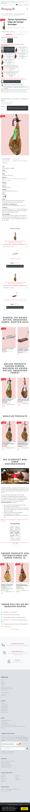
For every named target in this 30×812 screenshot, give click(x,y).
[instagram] (5, 695)
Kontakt (17, 660)
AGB (21, 805)
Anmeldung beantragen (6, 790)
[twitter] (1, 695)
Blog (2, 681)
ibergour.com (4, 779)
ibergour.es (17, 775)
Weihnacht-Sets (4, 712)
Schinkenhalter (4, 706)
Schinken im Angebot (5, 764)
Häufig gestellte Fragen (6, 720)
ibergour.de (3, 781)
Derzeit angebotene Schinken (7, 753)
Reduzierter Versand (17, 643)
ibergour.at (3, 775)
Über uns (3, 680)
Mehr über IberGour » (15, 629)
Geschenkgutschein (5, 762)
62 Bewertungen (19, 34)
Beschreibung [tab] (6, 159)
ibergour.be (3, 776)
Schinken (3, 703)
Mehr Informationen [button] (10, 810)
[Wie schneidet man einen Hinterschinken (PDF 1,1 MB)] (15, 526)
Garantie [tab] (4, 162)
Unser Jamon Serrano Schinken (8, 761)
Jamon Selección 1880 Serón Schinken (22, 585)
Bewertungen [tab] (6, 161)
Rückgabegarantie (7, 626)
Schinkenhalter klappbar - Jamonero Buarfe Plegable (15, 300)
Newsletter (3, 683)
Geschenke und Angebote (6, 765)
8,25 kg (10, 40)
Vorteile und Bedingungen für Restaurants (10, 789)
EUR (26, 4)
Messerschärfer (4, 709)
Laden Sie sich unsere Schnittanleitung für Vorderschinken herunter (15, 542)
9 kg (4, 40)
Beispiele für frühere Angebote (7, 751)
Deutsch (20, 4)
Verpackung (22, 205)
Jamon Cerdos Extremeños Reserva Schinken (8, 444)
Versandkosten (4, 722)
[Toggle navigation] (27, 9)
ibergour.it (17, 779)
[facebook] (3, 695)
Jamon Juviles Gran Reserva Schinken (7, 585)
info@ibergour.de (5, 692)
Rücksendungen (4, 723)
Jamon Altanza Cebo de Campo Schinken (23, 400)
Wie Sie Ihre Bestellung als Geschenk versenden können (13, 726)
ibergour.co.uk (4, 778)
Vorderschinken (4, 704)
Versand (9, 620)
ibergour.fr (17, 776)
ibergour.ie (17, 778)
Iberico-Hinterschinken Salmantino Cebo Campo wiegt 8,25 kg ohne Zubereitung (15, 241)
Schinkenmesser (4, 707)
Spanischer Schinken (8, 14)
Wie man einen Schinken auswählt (8, 724)
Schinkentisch (4, 710)
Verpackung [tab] (15, 159)
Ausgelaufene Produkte (6, 767)
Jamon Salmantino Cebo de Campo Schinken (7, 400)
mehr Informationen (6, 180)
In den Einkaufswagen (18, 108)
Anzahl (3, 106)
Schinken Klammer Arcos (15, 258)
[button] (13, 153)
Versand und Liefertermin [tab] (19, 161)
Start (2, 14)
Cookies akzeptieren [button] (24, 809)
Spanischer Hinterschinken (19, 14)
